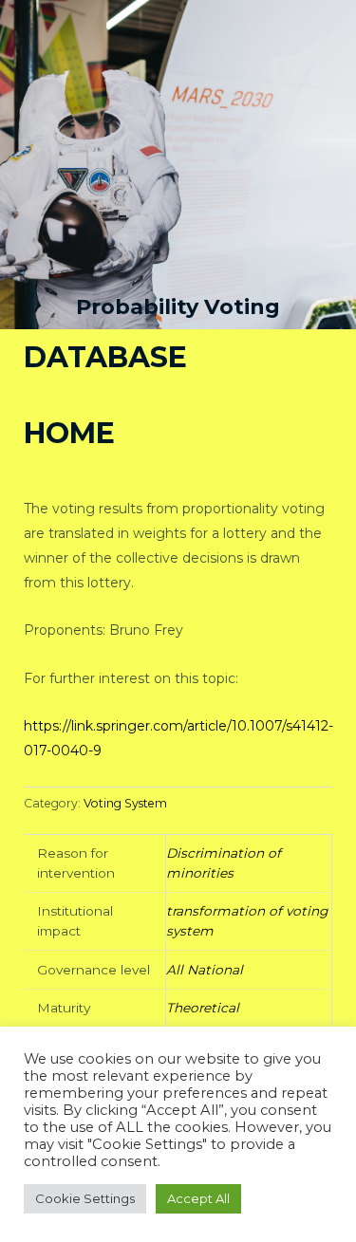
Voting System (125, 803)
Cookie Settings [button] (85, 1198)
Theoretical (202, 1007)
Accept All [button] (198, 1198)
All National (204, 969)
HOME (69, 433)
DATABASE (105, 357)
